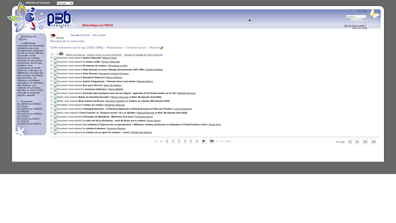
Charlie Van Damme (141, 132)
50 (357, 142)
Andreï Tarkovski (110, 61)
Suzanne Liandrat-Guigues (114, 73)
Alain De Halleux (112, 85)
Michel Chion (110, 58)
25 (350, 142)
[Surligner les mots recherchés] (161, 47)
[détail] (51, 57)
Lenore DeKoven (183, 109)
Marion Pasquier (120, 97)
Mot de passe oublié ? (355, 25)
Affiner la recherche (75, 54)
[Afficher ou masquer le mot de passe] (250, 20)
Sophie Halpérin (154, 69)
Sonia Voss (215, 124)
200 (373, 142)
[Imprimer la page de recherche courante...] (61, 54)
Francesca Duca (144, 116)
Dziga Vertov (154, 120)
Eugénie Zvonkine (116, 101)
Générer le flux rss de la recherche (104, 54)
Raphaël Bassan (145, 113)
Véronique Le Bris (117, 65)
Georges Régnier (116, 128)
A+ (365, 10)
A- (359, 10)
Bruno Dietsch (114, 77)
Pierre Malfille (116, 89)
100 (365, 142)
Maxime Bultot (145, 81)
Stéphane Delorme (115, 105)
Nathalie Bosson (187, 93)
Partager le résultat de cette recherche (143, 54)
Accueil (60, 38)
